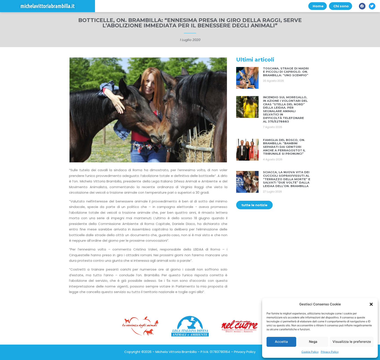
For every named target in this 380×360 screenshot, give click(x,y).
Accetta (281, 342)
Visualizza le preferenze (351, 342)
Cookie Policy (310, 351)
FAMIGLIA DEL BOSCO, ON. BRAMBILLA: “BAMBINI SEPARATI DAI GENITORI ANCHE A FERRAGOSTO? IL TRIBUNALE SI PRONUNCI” (284, 146)
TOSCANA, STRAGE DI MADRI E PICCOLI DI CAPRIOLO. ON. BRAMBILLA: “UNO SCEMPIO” (286, 72)
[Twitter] (372, 6)
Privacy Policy (330, 351)
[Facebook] (362, 6)
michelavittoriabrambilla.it (47, 6)
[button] (371, 304)
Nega (313, 342)
